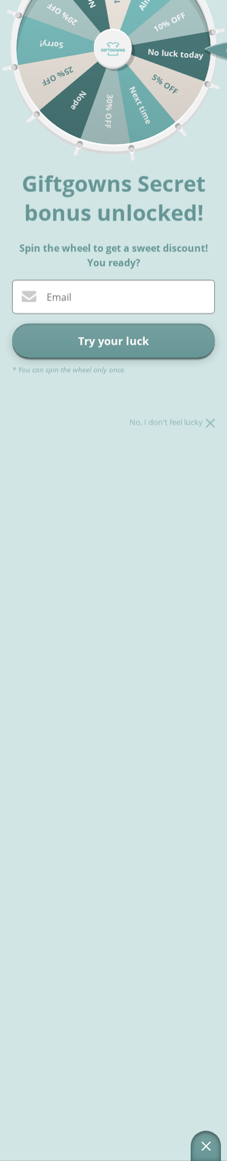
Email (59, 297)
